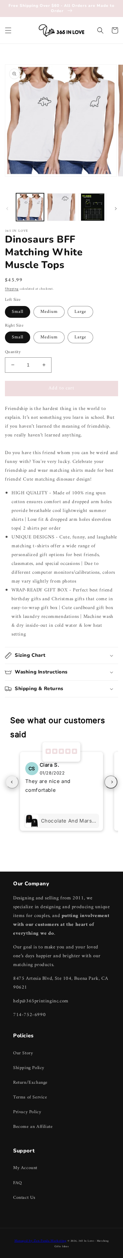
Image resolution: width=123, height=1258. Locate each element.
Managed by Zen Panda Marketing (40, 1241)
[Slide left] (7, 208)
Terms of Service (30, 1097)
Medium (49, 312)
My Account (25, 1168)
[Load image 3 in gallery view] (93, 207)
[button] (8, 30)
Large (80, 312)
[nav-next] (110, 782)
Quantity (13, 352)
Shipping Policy (28, 1068)
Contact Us (24, 1198)
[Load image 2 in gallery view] (61, 207)
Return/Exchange (30, 1083)
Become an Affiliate (32, 1127)
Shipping (12, 289)
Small (17, 312)
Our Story (23, 1053)
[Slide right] (116, 208)
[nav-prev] (12, 782)
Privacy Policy (27, 1112)
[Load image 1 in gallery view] (30, 207)
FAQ (17, 1183)
